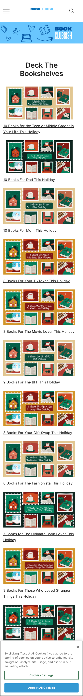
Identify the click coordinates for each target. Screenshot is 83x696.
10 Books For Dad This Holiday (29, 179)
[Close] (78, 647)
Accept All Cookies (41, 687)
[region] (41, 668)
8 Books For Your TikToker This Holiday (36, 281)
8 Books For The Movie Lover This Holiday (39, 331)
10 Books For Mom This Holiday (29, 230)
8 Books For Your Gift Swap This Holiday (37, 432)
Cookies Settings (41, 675)
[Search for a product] (71, 11)
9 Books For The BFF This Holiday (31, 382)
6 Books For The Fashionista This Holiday (38, 483)
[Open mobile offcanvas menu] (6, 11)
